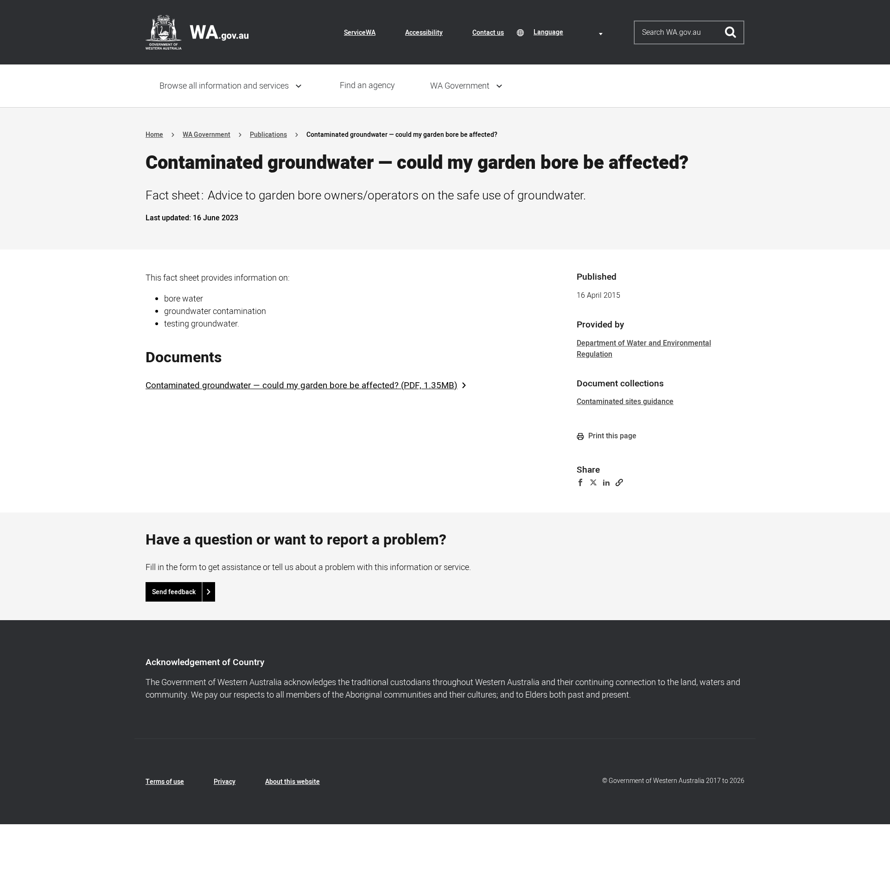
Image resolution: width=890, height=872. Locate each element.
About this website (292, 782)
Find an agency (367, 85)
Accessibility (424, 33)
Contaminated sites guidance (625, 401)
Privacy (224, 782)
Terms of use (165, 782)
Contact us (488, 33)
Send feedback (174, 592)
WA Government (460, 86)
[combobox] (570, 32)
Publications (268, 135)
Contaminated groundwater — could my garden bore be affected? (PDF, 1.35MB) (302, 385)
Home (154, 135)
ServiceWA (359, 33)
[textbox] (570, 32)
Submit (731, 32)
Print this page (611, 436)
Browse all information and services (224, 86)
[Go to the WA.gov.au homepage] (197, 32)
